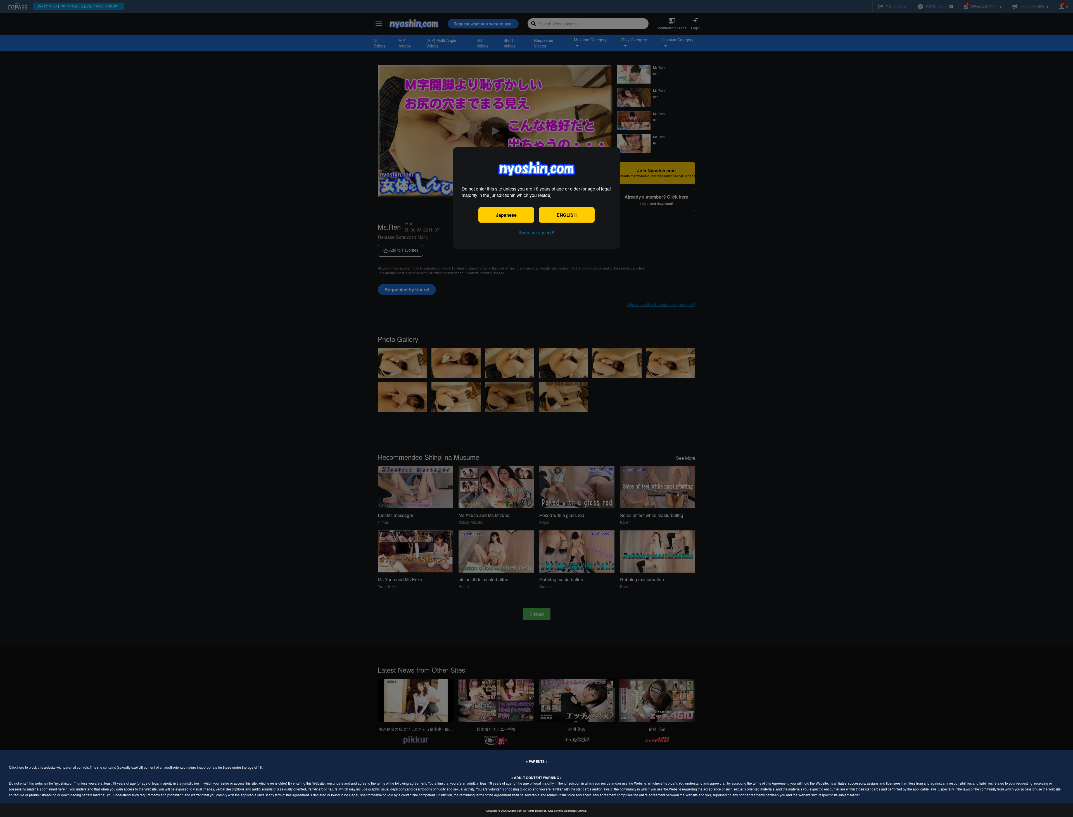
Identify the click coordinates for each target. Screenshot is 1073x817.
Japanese (506, 215)
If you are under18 (536, 232)
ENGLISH (567, 215)
